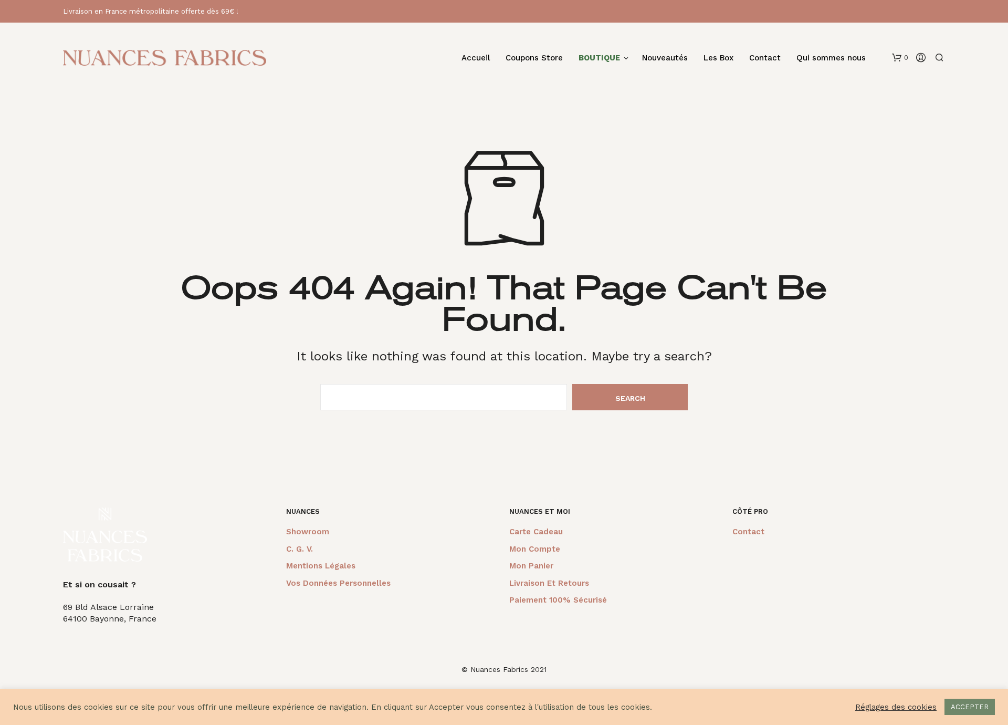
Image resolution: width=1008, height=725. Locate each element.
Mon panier (531, 566)
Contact (765, 58)
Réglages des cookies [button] (896, 707)
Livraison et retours (549, 583)
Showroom (307, 531)
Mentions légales (320, 566)
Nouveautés (665, 58)
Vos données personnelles (338, 583)
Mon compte (534, 549)
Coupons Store (534, 58)
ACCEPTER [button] (970, 707)
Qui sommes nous (831, 58)
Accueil (475, 58)
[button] (900, 58)
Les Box (718, 58)
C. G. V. (299, 549)
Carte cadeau (536, 531)
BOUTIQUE (599, 58)
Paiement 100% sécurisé (558, 600)
